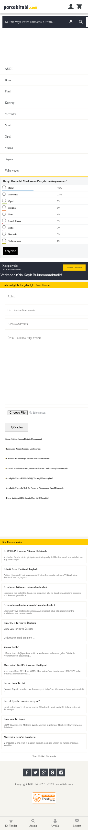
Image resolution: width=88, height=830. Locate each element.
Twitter (35, 772)
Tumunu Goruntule (74, 267)
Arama (33, 825)
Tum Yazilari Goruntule (44, 756)
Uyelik (55, 825)
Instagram (61, 772)
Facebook (27, 772)
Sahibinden (52, 772)
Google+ (44, 772)
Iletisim (77, 825)
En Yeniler (11, 825)
